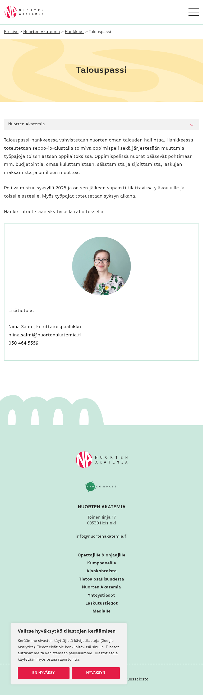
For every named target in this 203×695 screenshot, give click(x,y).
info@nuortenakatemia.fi (102, 536)
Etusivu (11, 32)
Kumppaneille (101, 563)
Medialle (101, 611)
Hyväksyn (95, 673)
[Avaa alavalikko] (191, 125)
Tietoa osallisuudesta (101, 579)
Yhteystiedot (101, 595)
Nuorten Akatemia (41, 32)
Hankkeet (74, 32)
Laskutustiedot (101, 603)
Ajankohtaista (101, 571)
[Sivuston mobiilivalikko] (193, 12)
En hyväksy (43, 673)
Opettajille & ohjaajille (101, 555)
